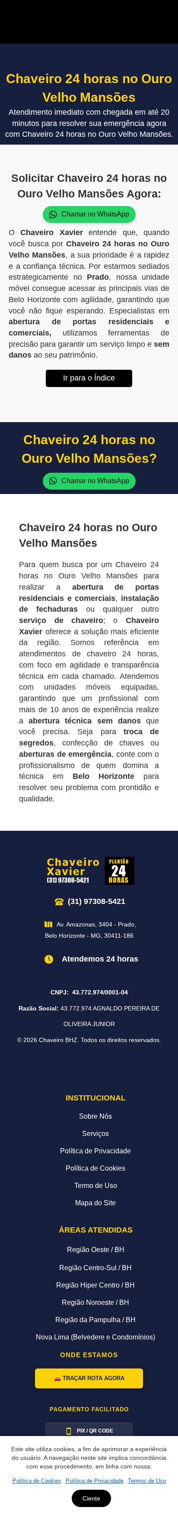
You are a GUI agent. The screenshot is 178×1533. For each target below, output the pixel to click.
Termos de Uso (147, 1481)
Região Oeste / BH (95, 1249)
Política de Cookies (95, 1168)
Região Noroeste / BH (95, 1302)
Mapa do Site (95, 1203)
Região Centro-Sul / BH (95, 1268)
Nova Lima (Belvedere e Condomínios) (95, 1337)
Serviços (95, 1133)
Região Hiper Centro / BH (95, 1285)
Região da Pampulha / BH (95, 1319)
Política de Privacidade (95, 1151)
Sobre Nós (95, 1116)
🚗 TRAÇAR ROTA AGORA (89, 1378)
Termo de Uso (95, 1185)
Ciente (91, 1498)
